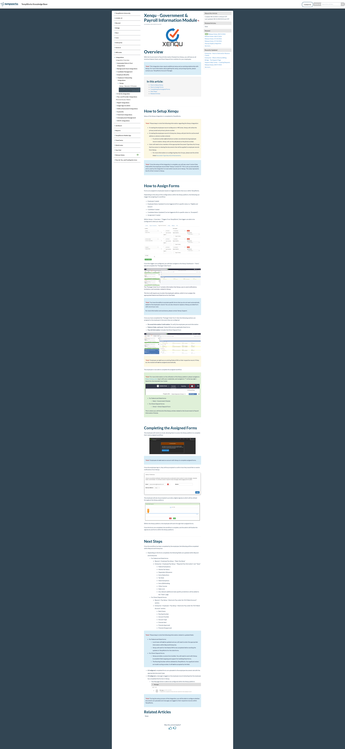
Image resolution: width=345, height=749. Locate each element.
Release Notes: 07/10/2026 (213, 41)
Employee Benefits (123, 74)
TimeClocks (119, 140)
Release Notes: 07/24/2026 (213, 39)
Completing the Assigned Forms (160, 89)
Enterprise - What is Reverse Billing (215, 58)
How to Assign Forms (157, 87)
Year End (118, 150)
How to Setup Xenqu (156, 85)
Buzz (117, 33)
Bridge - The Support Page (213, 60)
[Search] (343, 4)
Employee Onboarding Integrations (125, 79)
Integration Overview (122, 60)
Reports (118, 130)
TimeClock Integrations (124, 114)
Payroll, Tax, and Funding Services (126, 160)
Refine (317, 4)
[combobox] (331, 4)
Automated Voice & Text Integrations (125, 64)
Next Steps (153, 91)
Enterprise (118, 42)
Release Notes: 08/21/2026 (215, 34)
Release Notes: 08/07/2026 (213, 36)
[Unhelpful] (175, 729)
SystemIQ (120, 112)
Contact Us (307, 4)
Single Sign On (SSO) (123, 105)
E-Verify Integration (123, 94)
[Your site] (10, 2)
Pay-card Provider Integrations (127, 97)
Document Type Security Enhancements (168, 155)
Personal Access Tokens (123, 99)
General (118, 47)
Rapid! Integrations (123, 102)
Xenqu (121, 83)
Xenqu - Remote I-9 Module (128, 86)
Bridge (117, 28)
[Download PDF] (198, 20)
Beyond (117, 23)
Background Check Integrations (127, 68)
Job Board (118, 125)
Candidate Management (124, 72)
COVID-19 (118, 18)
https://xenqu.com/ (151, 379)
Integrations (120, 57)
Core (117, 38)
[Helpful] (170, 729)
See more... (208, 46)
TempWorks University (122, 13)
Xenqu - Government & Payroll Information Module (128, 89)
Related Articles (155, 93)
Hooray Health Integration (213, 43)
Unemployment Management (126, 118)
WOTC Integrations (123, 121)
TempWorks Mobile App (123, 135)
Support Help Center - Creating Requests (217, 62)
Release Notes (126, 155)
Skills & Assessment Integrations (127, 108)
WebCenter (119, 145)
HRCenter (118, 52)
